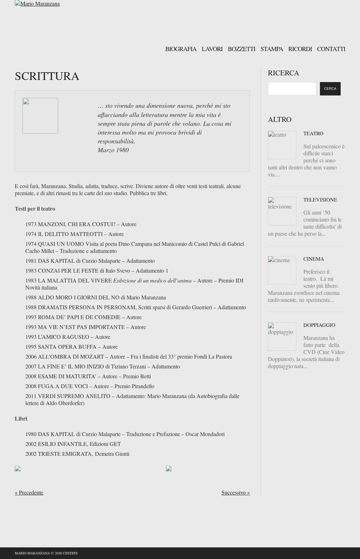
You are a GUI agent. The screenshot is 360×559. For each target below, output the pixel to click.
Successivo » (235, 492)
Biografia (181, 48)
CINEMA (313, 258)
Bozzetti (241, 48)
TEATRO (313, 133)
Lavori (212, 48)
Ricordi (300, 48)
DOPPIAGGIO (319, 324)
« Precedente (29, 492)
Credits (70, 553)
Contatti (331, 48)
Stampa (272, 48)
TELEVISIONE (320, 199)
